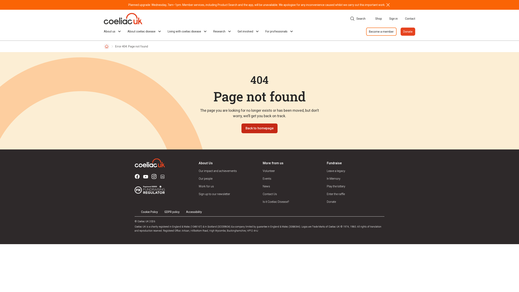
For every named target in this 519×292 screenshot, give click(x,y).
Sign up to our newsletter (214, 194)
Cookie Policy (149, 212)
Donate (408, 31)
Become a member (381, 31)
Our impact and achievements (218, 171)
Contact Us (270, 194)
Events (267, 178)
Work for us (206, 186)
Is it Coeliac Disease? (276, 201)
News (266, 186)
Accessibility (194, 212)
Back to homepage (259, 128)
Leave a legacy (336, 171)
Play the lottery (336, 186)
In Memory (333, 178)
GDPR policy (172, 212)
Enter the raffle (336, 194)
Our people (205, 178)
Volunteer (269, 171)
